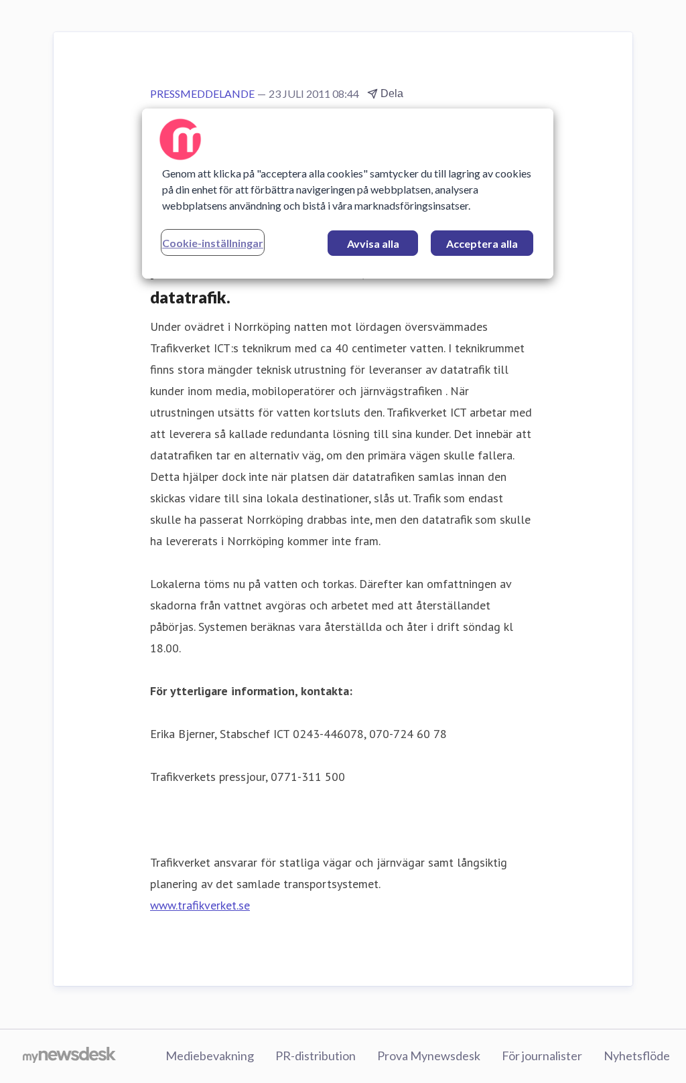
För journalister (542, 1055)
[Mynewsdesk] (69, 1056)
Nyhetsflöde (637, 1055)
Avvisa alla (373, 243)
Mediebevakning (209, 1055)
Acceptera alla (482, 243)
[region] (347, 194)
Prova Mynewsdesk (428, 1055)
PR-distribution (315, 1055)
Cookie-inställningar (212, 242)
